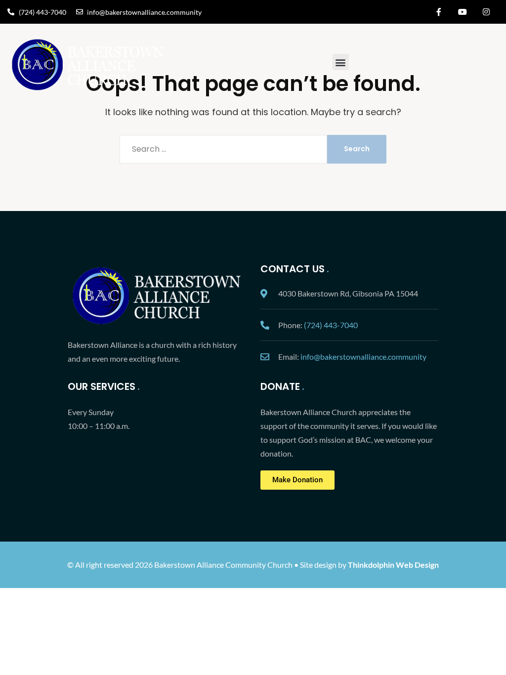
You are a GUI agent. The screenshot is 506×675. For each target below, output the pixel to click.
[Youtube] (462, 12)
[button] (341, 62)
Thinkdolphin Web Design (393, 564)
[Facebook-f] (439, 12)
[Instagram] (486, 12)
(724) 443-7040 (331, 325)
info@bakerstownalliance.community (363, 356)
